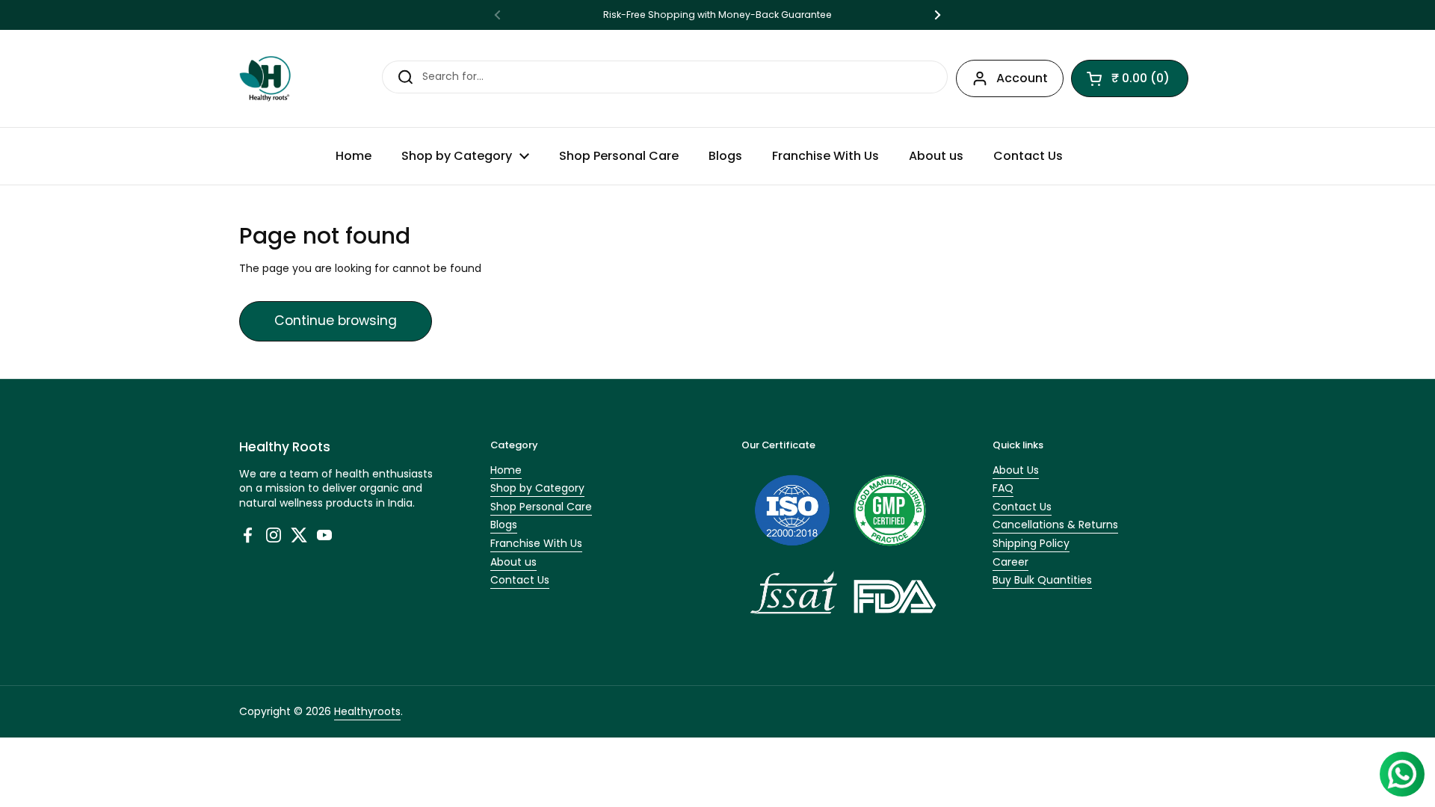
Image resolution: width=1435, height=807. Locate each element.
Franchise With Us (536, 543)
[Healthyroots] (265, 78)
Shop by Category (537, 487)
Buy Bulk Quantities (1042, 579)
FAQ (1003, 487)
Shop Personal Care (541, 506)
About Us (1016, 470)
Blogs (503, 524)
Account (1022, 78)
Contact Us (519, 579)
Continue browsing (335, 321)
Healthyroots (367, 711)
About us (513, 561)
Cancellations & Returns (1055, 524)
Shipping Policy (1031, 543)
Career (1010, 561)
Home (506, 470)
